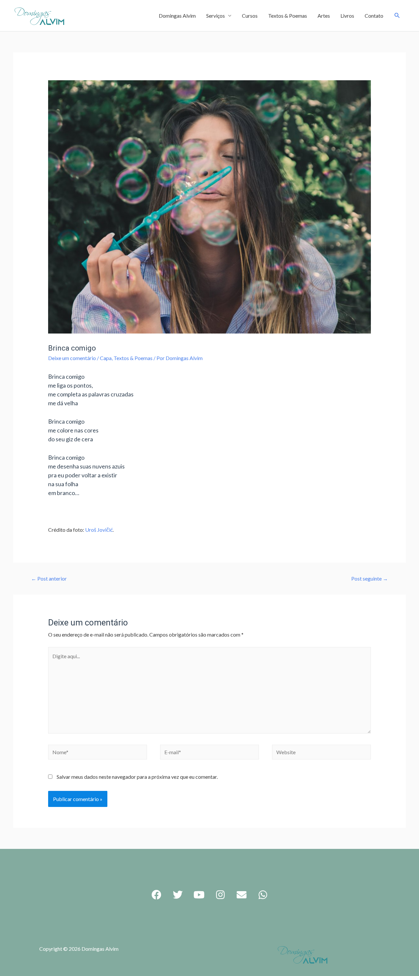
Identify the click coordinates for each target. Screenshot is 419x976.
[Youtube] (199, 895)
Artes (324, 15)
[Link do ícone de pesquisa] (397, 15)
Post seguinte (369, 578)
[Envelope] (241, 895)
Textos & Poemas (287, 15)
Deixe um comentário (72, 358)
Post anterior (49, 578)
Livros (347, 15)
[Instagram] (220, 895)
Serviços (215, 15)
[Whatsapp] (263, 895)
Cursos (250, 15)
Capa (106, 358)
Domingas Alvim (177, 15)
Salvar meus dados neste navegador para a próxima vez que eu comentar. (137, 777)
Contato (374, 15)
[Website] (321, 753)
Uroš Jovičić (99, 529)
